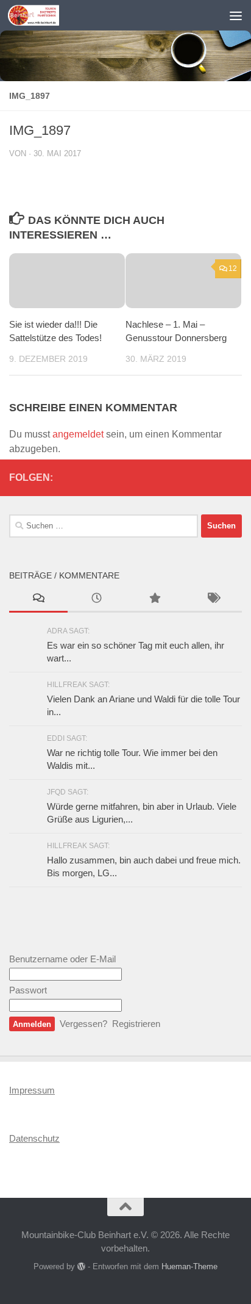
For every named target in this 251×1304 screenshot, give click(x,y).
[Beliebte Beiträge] (154, 599)
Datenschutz (34, 1138)
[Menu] (236, 15)
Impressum (32, 1090)
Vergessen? (83, 1023)
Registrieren (136, 1023)
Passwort (28, 990)
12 (232, 268)
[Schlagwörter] (213, 599)
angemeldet (78, 434)
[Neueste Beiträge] (97, 599)
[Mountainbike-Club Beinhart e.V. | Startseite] (42, 15)
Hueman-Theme (189, 1266)
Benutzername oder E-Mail (62, 959)
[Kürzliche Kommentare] (38, 599)
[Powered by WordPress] (81, 1266)
